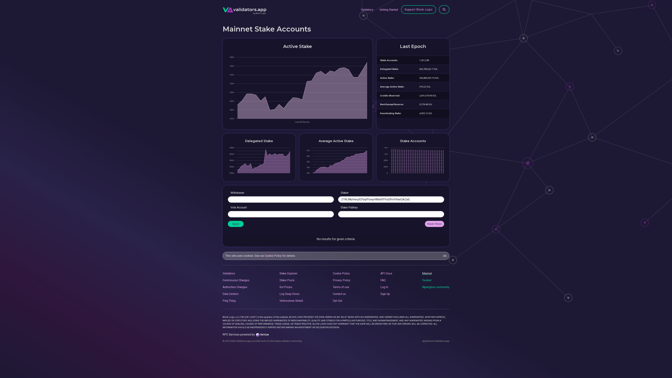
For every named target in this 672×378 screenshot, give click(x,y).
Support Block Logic (419, 9)
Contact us (339, 294)
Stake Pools (287, 280)
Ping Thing (229, 300)
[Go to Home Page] (244, 9)
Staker (345, 192)
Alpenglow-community (435, 287)
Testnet (426, 280)
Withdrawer (237, 192)
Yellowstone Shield (291, 300)
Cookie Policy (273, 255)
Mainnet (427, 273)
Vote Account (238, 207)
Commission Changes (236, 280)
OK (445, 256)
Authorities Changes (235, 287)
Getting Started (389, 9)
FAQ (383, 280)
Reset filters (434, 224)
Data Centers (231, 294)
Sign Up (385, 294)
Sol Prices (285, 287)
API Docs (386, 273)
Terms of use (341, 287)
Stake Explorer (288, 273)
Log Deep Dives (289, 294)
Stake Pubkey (349, 207)
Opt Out (337, 300)
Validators (367, 9)
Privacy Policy (341, 280)
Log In (384, 287)
